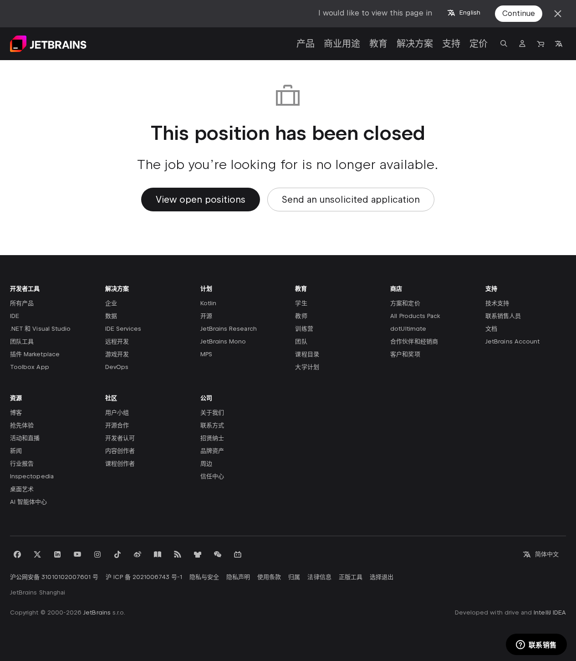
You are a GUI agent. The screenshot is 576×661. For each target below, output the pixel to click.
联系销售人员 (503, 316)
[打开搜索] (504, 43)
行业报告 (22, 463)
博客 (16, 412)
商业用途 (342, 43)
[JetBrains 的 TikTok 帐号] (117, 554)
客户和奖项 (405, 354)
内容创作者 (120, 450)
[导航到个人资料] (522, 43)
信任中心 (212, 476)
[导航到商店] (540, 43)
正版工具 (350, 577)
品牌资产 (212, 450)
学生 (301, 303)
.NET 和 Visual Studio (40, 328)
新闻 (16, 450)
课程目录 (307, 354)
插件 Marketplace (35, 354)
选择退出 (381, 577)
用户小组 (117, 412)
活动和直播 (25, 438)
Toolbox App (29, 367)
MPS (206, 354)
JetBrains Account (512, 341)
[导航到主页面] (48, 44)
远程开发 (117, 341)
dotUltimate (408, 328)
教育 (378, 43)
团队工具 (22, 341)
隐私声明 (238, 577)
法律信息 (319, 577)
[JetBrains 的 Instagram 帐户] (97, 554)
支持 (451, 43)
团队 (301, 341)
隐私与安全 (204, 577)
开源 (206, 316)
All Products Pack (415, 316)
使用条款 (269, 577)
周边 (206, 463)
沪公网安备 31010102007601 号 (54, 577)
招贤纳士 (212, 438)
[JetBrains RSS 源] (177, 554)
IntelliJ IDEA (550, 612)
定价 (478, 43)
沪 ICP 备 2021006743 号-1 (144, 577)
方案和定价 (405, 303)
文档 (491, 328)
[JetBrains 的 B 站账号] (237, 554)
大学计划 (307, 367)
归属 (294, 577)
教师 (301, 316)
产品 (305, 43)
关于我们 (212, 412)
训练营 (304, 328)
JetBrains (97, 612)
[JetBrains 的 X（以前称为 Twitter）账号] (37, 554)
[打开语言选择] (558, 43)
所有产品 (22, 303)
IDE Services (123, 328)
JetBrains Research (228, 328)
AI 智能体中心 (28, 501)
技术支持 (497, 303)
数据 (111, 316)
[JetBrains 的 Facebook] (17, 554)
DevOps (116, 367)
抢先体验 (22, 425)
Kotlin (208, 303)
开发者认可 (120, 438)
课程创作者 (120, 463)
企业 (111, 303)
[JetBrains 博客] (157, 554)
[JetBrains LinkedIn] (57, 554)
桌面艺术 (22, 489)
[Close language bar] (558, 13)
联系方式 (212, 425)
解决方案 (415, 43)
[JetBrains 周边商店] (197, 554)
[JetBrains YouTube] (77, 554)
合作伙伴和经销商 (414, 341)
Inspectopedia (32, 476)
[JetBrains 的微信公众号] (217, 554)
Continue (518, 13)
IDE (14, 316)
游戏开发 (117, 354)
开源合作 (117, 425)
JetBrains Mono (223, 341)
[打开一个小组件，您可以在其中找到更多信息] (536, 645)
